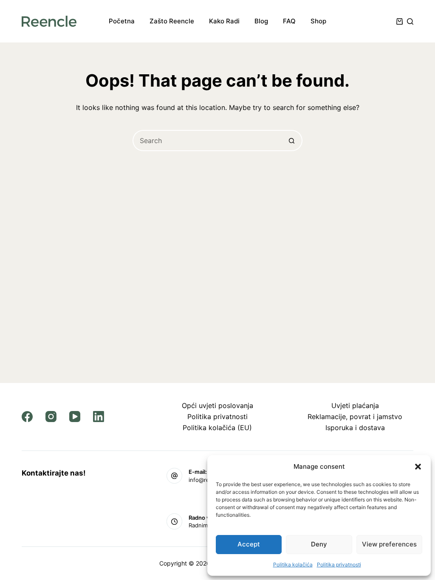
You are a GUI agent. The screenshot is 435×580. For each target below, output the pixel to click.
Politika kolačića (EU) (217, 427)
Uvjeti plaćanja (355, 405)
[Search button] (291, 140)
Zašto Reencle (172, 21)
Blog (261, 21)
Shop (318, 21)
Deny (319, 544)
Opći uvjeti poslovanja (217, 405)
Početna (122, 21)
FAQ (289, 21)
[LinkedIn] (98, 416)
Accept (248, 544)
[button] (418, 466)
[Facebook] (27, 416)
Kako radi (224, 21)
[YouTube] (74, 416)
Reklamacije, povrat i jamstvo (355, 416)
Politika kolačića (293, 564)
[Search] (410, 21)
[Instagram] (50, 416)
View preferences (389, 544)
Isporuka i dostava (355, 427)
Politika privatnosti (339, 564)
